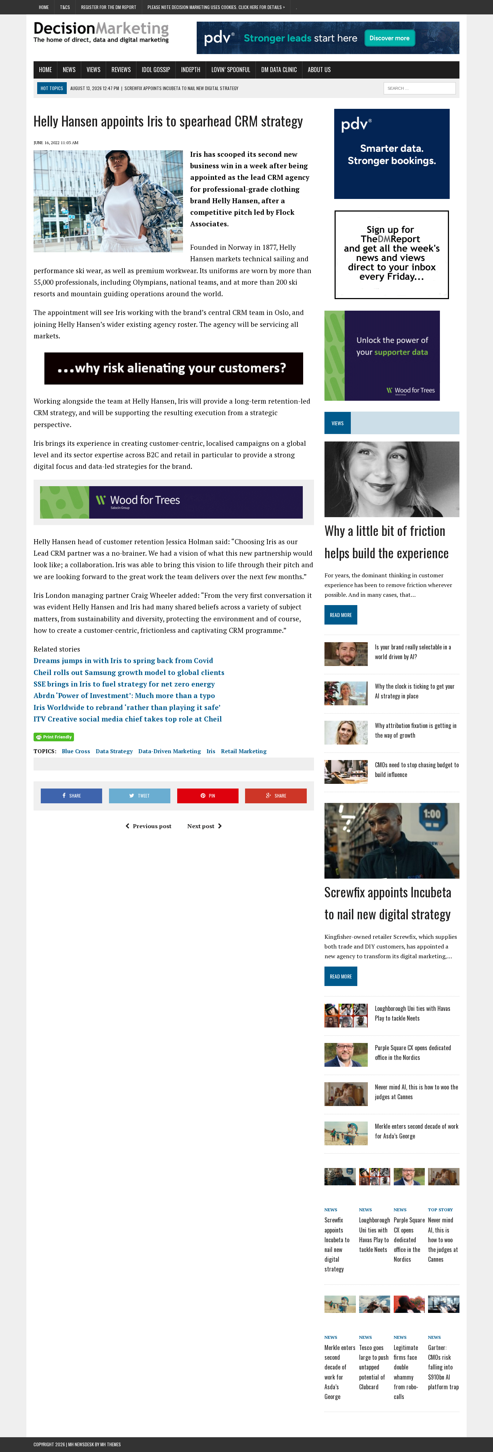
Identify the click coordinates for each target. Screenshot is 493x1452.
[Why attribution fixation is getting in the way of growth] (346, 740)
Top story (440, 1209)
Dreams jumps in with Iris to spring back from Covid (123, 660)
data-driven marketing (169, 751)
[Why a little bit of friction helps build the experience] (391, 512)
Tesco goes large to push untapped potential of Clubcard (374, 1367)
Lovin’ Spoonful (230, 69)
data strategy (114, 751)
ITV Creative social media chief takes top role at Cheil (128, 718)
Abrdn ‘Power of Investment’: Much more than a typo (124, 695)
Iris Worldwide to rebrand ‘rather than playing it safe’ (127, 707)
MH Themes (110, 1444)
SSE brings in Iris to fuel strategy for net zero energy (124, 683)
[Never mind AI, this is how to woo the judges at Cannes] (346, 1101)
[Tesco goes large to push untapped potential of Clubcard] (374, 1308)
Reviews (121, 69)
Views (93, 69)
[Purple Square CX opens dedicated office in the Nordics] (346, 1062)
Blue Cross (76, 751)
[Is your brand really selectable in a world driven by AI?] (346, 661)
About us (319, 69)
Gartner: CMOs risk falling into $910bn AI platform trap (443, 1367)
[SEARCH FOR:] (420, 87)
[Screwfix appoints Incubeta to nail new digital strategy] (391, 874)
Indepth (190, 69)
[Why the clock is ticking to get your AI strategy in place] (346, 701)
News (69, 69)
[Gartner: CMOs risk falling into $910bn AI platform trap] (443, 1308)
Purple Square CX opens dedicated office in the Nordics (409, 1240)
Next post (200, 826)
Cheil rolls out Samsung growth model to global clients (129, 672)
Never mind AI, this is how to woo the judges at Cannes (443, 1240)
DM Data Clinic (279, 69)
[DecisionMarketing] (101, 32)
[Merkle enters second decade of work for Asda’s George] (346, 1141)
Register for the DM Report (108, 7)
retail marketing (244, 751)
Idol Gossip (156, 69)
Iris (210, 751)
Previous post (152, 826)
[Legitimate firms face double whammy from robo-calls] (409, 1308)
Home (44, 7)
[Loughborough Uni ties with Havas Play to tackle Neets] (346, 1023)
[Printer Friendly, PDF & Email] (54, 736)
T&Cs (65, 7)
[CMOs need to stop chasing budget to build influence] (346, 779)
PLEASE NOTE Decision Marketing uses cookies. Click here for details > (216, 7)
